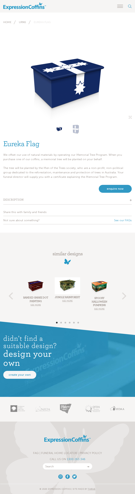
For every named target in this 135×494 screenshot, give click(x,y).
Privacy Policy (91, 453)
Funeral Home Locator (59, 453)
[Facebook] (67, 476)
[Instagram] (60, 476)
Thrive (91, 489)
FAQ (36, 453)
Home (7, 22)
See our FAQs (123, 220)
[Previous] (11, 294)
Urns (22, 22)
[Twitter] (74, 476)
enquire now (115, 188)
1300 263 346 (76, 459)
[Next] (123, 294)
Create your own (20, 374)
